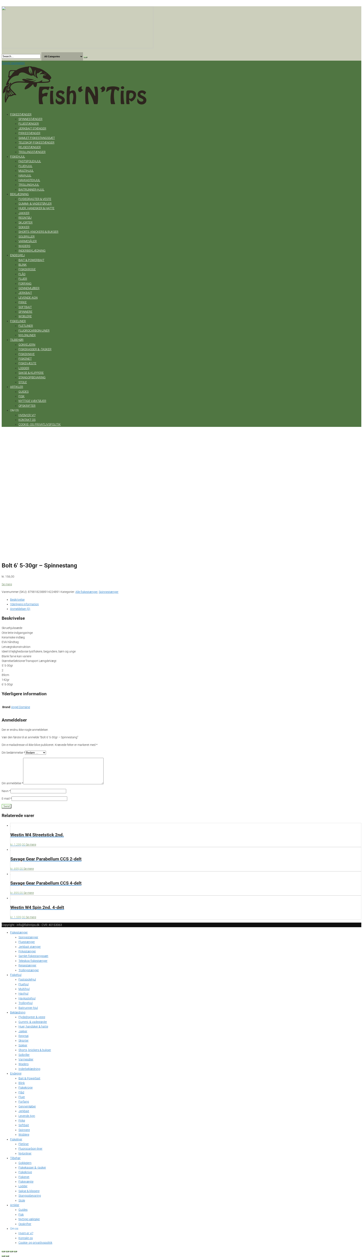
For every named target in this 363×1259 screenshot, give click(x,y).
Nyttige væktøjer (32, 401)
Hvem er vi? (27, 415)
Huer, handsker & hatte (36, 208)
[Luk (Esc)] (3, 1251)
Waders (24, 246)
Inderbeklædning (32, 250)
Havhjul (24, 175)
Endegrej (17, 255)
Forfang (25, 283)
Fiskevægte (27, 363)
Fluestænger (28, 123)
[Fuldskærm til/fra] (11, 1251)
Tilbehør (17, 339)
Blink (22, 264)
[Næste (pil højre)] (7, 1256)
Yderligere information (24, 604)
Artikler (16, 386)
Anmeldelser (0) (20, 609)
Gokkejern (26, 344)
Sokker (23, 227)
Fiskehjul (17, 156)
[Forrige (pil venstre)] (3, 1256)
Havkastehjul (29, 180)
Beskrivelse (17, 599)
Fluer (22, 278)
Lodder (23, 368)
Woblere (25, 316)
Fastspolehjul (29, 161)
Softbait (25, 307)
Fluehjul (25, 166)
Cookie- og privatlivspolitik (39, 424)
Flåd (21, 274)
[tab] (185, 599)
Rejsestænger (29, 147)
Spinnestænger (30, 119)
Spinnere (25, 311)
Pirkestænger (29, 133)
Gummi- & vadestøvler (35, 203)
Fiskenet (25, 358)
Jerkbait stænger (32, 128)
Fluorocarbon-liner (34, 330)
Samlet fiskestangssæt (36, 138)
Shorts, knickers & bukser (38, 231)
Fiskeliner (18, 321)
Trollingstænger (32, 152)
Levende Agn (28, 297)
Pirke (22, 302)
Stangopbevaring (32, 377)
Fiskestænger (21, 114)
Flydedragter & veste (34, 199)
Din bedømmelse (13, 752)
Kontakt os (27, 419)
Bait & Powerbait (31, 260)
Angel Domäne (20, 707)
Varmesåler (27, 241)
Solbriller (26, 236)
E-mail (7, 798)
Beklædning (19, 194)
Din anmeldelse (12, 783)
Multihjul (26, 170)
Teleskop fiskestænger (36, 142)
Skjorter (25, 222)
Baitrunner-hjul (31, 189)
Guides (23, 391)
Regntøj (25, 217)
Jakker (23, 213)
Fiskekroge (27, 269)
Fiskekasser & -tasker (34, 349)
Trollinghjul (28, 184)
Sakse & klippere (31, 372)
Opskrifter (27, 405)
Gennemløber (28, 288)
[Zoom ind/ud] (15, 1251)
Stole (22, 382)
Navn (6, 791)
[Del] (7, 1251)
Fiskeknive (26, 354)
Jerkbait (25, 292)
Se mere (7, 584)
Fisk (21, 396)
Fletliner (25, 325)
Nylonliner (27, 335)
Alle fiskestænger (86, 592)
